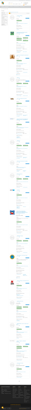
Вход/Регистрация (28, 0)
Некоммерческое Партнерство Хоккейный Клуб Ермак (21, 32)
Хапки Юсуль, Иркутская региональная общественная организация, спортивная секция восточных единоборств (22, 212)
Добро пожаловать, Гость (22, 0)
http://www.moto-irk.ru (19, 317)
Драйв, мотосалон (20, 301)
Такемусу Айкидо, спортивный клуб (23, 280)
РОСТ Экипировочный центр (22, 98)
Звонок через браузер (19, 20)
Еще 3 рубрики (18, 158)
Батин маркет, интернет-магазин (21, 341)
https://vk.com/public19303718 (20, 295)
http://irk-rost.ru (19, 112)
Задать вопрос (27, 35)
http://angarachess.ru (19, 69)
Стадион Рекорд (19, 15)
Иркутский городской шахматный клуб (22, 55)
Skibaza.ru (18, 140)
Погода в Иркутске (26, 393)
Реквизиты (14, 393)
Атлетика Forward (20, 363)
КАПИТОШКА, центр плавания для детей (22, 324)
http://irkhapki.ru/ (19, 230)
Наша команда (14, 396)
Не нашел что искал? (20, 397)
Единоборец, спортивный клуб (22, 255)
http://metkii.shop (19, 92)
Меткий (18, 77)
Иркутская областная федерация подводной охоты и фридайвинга (22, 119)
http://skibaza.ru (19, 154)
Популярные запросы (20, 394)
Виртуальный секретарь (15, 397)
